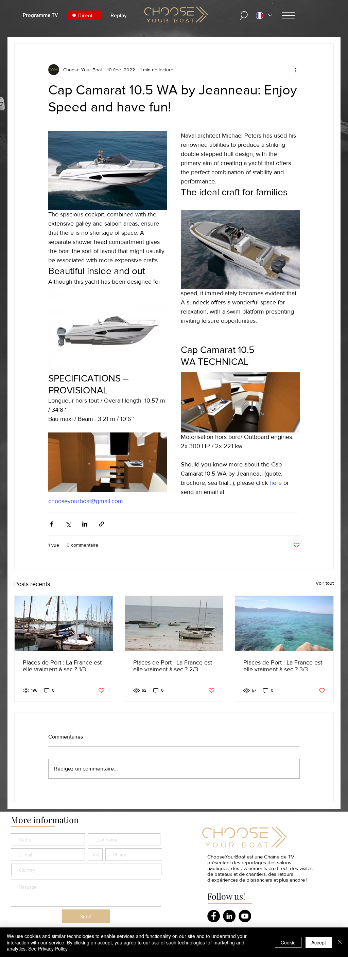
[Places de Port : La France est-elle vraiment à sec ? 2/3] (174, 623)
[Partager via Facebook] (51, 524)
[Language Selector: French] (264, 15)
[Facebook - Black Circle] (213, 916)
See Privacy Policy (48, 948)
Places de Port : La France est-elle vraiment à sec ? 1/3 (63, 666)
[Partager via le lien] (101, 524)
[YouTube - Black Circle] (245, 916)
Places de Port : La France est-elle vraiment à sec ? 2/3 (173, 666)
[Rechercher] (244, 15)
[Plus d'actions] (296, 70)
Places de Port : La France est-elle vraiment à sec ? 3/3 (283, 666)
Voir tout (325, 583)
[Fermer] (340, 942)
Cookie (288, 942)
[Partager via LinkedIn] (85, 524)
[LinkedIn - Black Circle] (229, 916)
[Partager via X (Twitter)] (68, 524)
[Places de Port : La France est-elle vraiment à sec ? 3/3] (284, 623)
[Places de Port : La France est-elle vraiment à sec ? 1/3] (64, 623)
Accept (318, 942)
